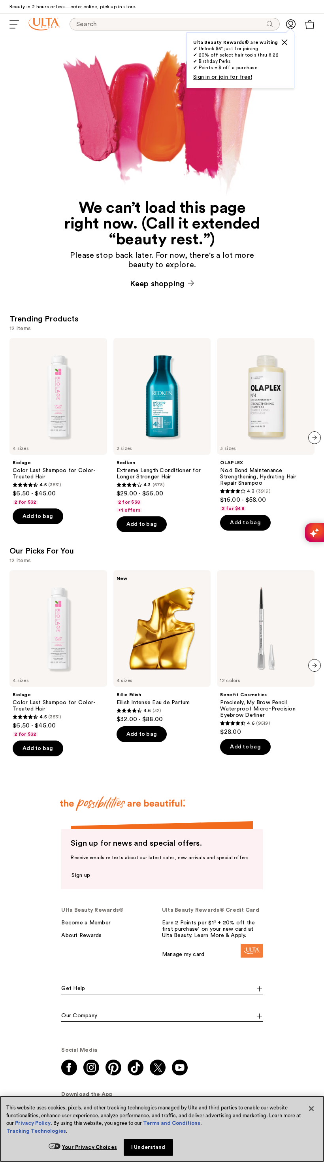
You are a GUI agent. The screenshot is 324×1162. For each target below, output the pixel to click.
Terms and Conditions (171, 1123)
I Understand (148, 1147)
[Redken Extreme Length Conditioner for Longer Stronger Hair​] (162, 425)
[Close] (311, 1108)
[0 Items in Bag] (310, 24)
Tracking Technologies (36, 1131)
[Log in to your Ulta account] (291, 24)
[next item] (314, 437)
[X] (284, 42)
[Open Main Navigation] (14, 24)
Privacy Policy (33, 1123)
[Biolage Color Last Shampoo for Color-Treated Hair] (58, 421)
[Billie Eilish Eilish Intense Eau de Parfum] (162, 646)
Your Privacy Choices (89, 1147)
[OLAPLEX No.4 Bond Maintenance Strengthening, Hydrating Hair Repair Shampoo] (266, 425)
